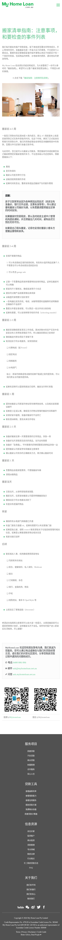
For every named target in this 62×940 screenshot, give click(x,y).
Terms (18, 932)
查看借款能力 (31, 796)
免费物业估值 (31, 809)
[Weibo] (33, 907)
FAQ (31, 868)
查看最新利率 (31, 791)
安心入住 (31, 774)
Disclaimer (32, 932)
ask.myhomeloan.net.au (24, 674)
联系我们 (31, 899)
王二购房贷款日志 (31, 863)
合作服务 (31, 769)
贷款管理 (31, 845)
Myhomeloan (15, 717)
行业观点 (31, 859)
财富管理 (31, 765)
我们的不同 (31, 885)
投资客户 (31, 836)
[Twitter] (38, 907)
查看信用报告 (31, 800)
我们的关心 (31, 894)
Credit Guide (41, 932)
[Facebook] (43, 907)
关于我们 (31, 877)
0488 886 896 (19, 662)
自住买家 (31, 831)
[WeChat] (27, 907)
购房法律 (31, 854)
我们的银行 (31, 890)
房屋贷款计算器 (31, 814)
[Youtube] (20, 907)
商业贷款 (31, 760)
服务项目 (31, 744)
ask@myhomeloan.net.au (25, 668)
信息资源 (31, 824)
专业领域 (31, 850)
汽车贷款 (31, 756)
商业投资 (31, 840)
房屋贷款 (31, 751)
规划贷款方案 (31, 805)
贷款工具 (31, 784)
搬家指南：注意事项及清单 (36, 78)
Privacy (24, 932)
